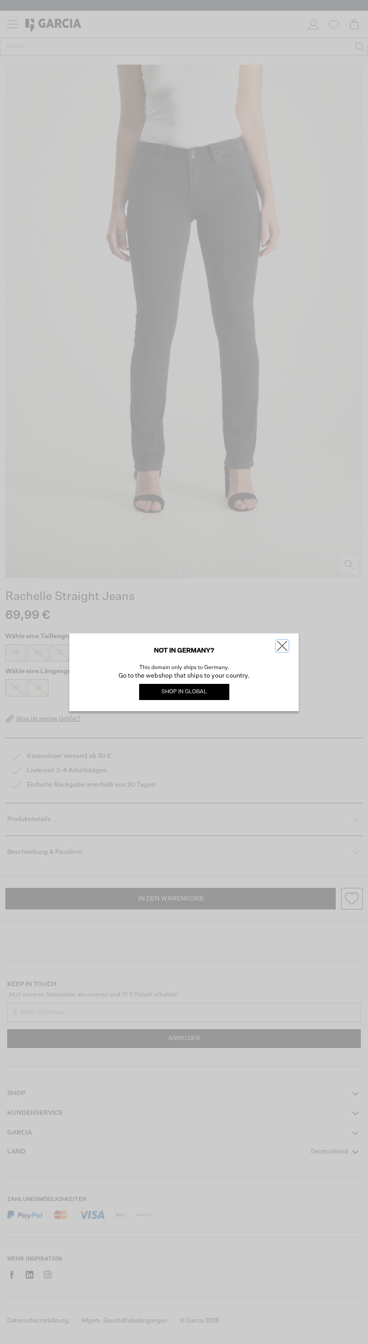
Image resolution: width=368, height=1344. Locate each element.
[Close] (282, 646)
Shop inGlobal (184, 692)
